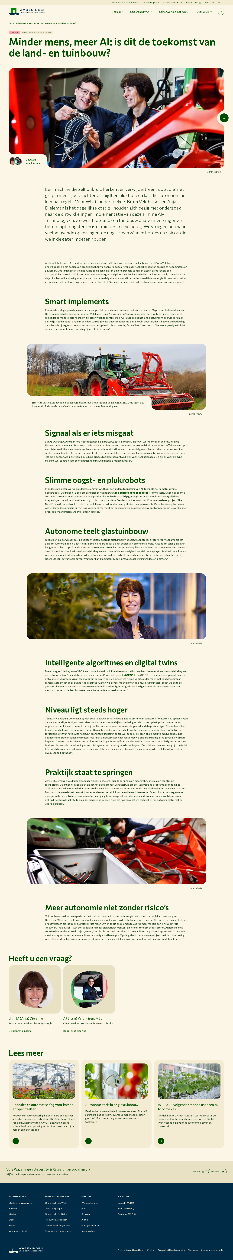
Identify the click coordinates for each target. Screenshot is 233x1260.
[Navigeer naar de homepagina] (27, 11)
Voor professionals (18, 1231)
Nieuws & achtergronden (57, 1225)
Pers (83, 1208)
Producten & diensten (56, 1219)
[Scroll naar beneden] (224, 117)
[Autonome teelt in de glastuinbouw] (88, 1141)
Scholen (85, 1214)
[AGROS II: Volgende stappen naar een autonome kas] (161, 1141)
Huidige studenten (172, 3)
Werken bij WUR (151, 3)
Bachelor (13, 1208)
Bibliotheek (192, 3)
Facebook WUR (125, 1214)
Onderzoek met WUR (56, 1202)
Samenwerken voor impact (58, 1231)
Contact (209, 3)
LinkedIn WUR (125, 1202)
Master (12, 1214)
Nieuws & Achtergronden (125, 3)
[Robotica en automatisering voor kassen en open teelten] (16, 1141)
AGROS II (130, 674)
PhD (11, 1225)
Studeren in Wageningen (21, 1202)
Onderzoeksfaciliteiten (56, 1214)
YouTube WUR (125, 1208)
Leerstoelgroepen (54, 1208)
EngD (11, 1219)
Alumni (84, 1219)
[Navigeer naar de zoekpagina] (221, 12)
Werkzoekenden (89, 1202)
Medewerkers (88, 1231)
